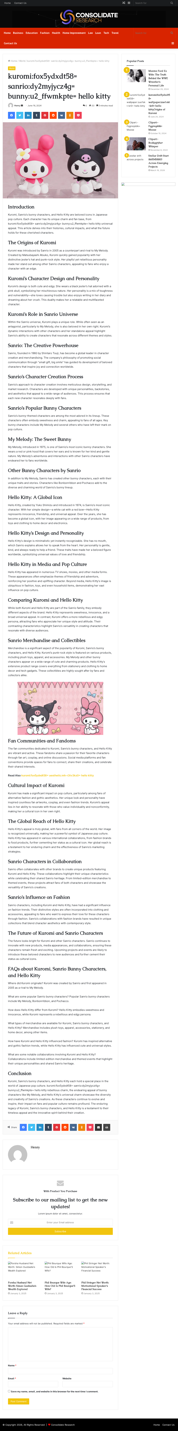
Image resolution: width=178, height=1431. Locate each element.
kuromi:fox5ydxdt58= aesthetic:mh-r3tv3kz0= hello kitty (57, 775)
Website (66, 1378)
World (22, 60)
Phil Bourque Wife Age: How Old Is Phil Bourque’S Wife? (60, 1286)
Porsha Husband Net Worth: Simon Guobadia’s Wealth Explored (22, 1286)
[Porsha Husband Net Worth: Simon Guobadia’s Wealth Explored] (23, 1270)
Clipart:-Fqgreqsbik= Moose (155, 126)
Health (56, 33)
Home (7, 3)
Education (32, 33)
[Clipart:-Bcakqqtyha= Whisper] (136, 143)
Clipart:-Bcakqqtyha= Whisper (155, 143)
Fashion (45, 33)
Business (18, 33)
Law (90, 33)
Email (12, 1378)
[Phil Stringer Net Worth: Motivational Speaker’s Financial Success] (97, 1270)
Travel (115, 33)
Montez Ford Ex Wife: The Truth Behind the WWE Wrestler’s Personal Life (158, 78)
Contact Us (20, 3)
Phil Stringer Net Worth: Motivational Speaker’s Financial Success (95, 1286)
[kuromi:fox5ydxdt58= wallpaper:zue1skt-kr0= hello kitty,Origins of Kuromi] (136, 100)
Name (12, 1365)
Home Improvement (74, 33)
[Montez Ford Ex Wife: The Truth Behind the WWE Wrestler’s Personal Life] (136, 75)
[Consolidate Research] (89, 17)
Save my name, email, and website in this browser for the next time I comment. (54, 1391)
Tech (106, 33)
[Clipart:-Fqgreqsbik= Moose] (136, 127)
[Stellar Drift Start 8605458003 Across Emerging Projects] (136, 160)
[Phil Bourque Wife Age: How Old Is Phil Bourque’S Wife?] (60, 1270)
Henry (17, 105)
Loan (98, 33)
